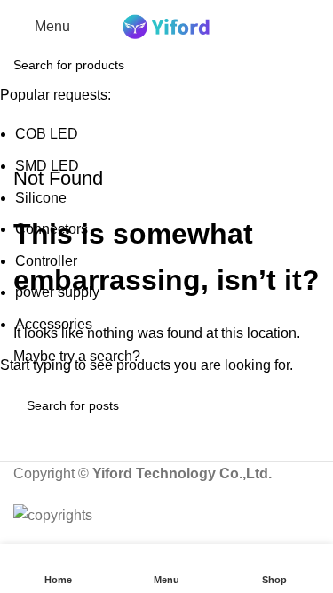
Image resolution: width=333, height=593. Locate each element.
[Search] (320, 26)
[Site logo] (167, 25)
